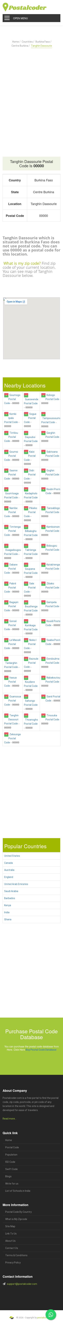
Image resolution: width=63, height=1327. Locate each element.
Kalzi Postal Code (30, 455)
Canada (8, 862)
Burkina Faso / (43, 41)
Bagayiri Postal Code (11, 606)
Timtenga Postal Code (12, 530)
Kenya (7, 905)
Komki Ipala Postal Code (11, 418)
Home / (16, 41)
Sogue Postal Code (30, 418)
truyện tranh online (13, 1304)
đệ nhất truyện (8, 1300)
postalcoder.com (45, 1317)
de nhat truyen (19, 1300)
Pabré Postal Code (10, 587)
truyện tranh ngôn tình (15, 1308)
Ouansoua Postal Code (12, 700)
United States (12, 855)
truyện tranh (30, 1300)
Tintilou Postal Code (11, 436)
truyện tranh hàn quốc (29, 1304)
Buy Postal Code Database (41, 1049)
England (8, 877)
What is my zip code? (22, 263)
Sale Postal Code (30, 587)
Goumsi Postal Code (11, 455)
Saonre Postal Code (11, 474)
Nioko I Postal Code (30, 644)
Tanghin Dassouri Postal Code (11, 719)
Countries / (28, 41)
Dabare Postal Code (11, 568)
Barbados (9, 898)
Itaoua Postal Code (10, 681)
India (6, 912)
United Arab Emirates (16, 884)
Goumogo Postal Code (12, 399)
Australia (9, 870)
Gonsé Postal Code (10, 625)
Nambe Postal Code (11, 512)
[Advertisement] (31, 94)
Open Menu (20, 18)
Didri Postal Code (30, 474)
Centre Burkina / (21, 45)
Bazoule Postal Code (31, 662)
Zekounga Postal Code (12, 738)
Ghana (7, 919)
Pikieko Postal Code (30, 512)
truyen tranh (39, 1300)
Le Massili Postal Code (12, 644)
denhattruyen (29, 1308)
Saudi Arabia (11, 891)
